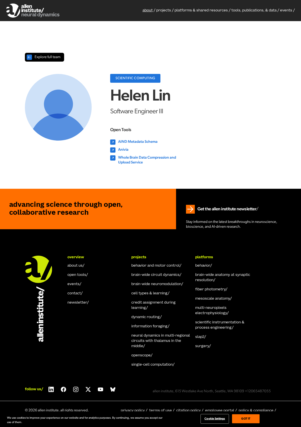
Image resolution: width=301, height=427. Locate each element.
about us (75, 266)
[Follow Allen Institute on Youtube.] (100, 389)
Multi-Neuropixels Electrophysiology (211, 310)
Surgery (202, 346)
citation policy (188, 410)
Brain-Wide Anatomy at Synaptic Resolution (222, 277)
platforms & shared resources (201, 10)
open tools (76, 275)
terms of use (160, 410)
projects (163, 10)
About (148, 10)
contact (74, 293)
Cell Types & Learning (149, 293)
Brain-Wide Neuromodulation (156, 284)
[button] (202, 10)
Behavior (202, 266)
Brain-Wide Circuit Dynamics (155, 275)
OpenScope (141, 355)
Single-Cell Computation (152, 365)
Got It (245, 418)
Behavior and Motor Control (155, 266)
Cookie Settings (214, 418)
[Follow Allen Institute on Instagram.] (76, 389)
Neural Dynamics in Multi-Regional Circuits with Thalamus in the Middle (160, 341)
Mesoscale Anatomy (212, 299)
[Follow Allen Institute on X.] (88, 389)
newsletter (77, 302)
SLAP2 (199, 337)
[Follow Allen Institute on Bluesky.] (113, 389)
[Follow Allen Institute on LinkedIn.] (51, 389)
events (286, 10)
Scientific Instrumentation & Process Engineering (219, 325)
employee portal (219, 410)
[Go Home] (42, 299)
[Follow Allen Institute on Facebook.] (63, 389)
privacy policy (133, 410)
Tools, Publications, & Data (254, 10)
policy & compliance (256, 410)
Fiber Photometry (210, 289)
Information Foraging (149, 326)
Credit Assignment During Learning (153, 305)
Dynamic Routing (145, 317)
